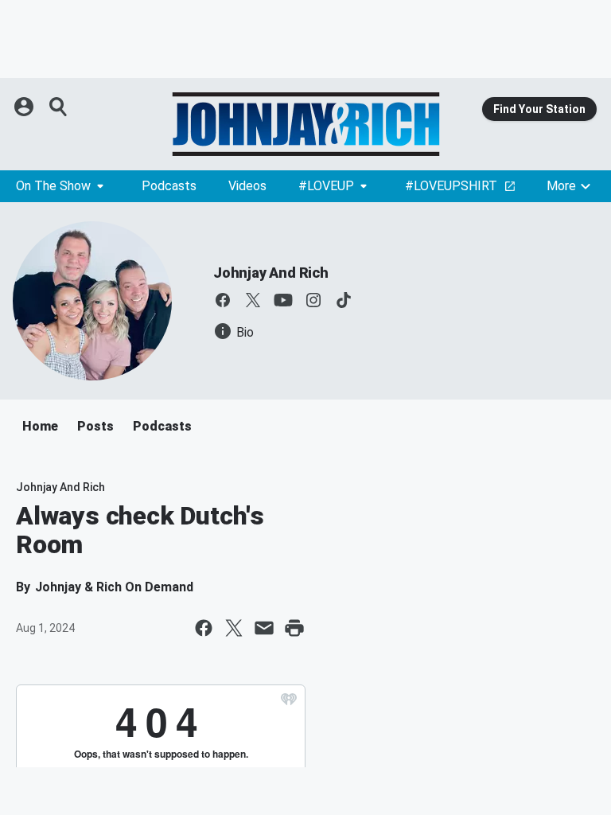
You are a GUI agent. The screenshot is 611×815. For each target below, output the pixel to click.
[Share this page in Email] (264, 628)
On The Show (53, 185)
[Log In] (25, 106)
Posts (95, 426)
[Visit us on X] (253, 300)
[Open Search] (58, 106)
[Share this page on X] (234, 628)
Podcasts (169, 185)
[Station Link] (305, 124)
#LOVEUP (326, 185)
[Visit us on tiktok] (343, 300)
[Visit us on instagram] (313, 300)
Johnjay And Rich (271, 272)
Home (40, 426)
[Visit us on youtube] (283, 300)
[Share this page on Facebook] (204, 628)
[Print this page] (294, 628)
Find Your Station (539, 109)
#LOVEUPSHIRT (451, 185)
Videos (247, 185)
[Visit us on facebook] (222, 300)
